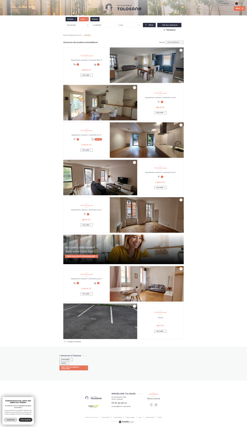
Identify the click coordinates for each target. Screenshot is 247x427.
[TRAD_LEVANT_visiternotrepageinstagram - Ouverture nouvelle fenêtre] (155, 404)
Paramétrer (11, 420)
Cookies (160, 417)
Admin (140, 417)
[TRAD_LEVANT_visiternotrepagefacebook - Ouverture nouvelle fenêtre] (151, 404)
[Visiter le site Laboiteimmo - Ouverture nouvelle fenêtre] (126, 422)
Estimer (95, 19)
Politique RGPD (150, 417)
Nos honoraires (106, 417)
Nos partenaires (118, 417)
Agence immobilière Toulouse (72, 35)
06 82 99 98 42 (119, 402)
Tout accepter (25, 420)
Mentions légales (130, 417)
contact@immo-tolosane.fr (121, 406)
